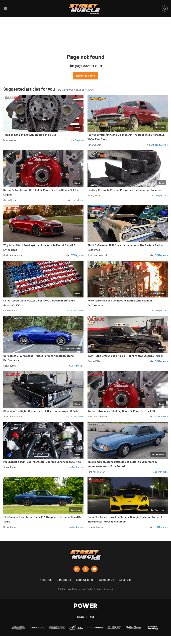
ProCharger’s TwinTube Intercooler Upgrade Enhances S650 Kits (42, 461)
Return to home (85, 75)
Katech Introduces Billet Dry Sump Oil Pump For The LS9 (121, 410)
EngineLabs (77, 199)
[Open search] (165, 9)
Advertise (125, 579)
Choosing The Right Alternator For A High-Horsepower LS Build (40, 410)
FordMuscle (77, 365)
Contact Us (64, 579)
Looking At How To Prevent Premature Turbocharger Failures (124, 189)
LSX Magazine (76, 255)
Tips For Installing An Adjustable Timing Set (29, 134)
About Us (46, 579)
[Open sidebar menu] (5, 8)
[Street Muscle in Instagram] (76, 569)
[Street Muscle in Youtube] (94, 569)
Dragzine (79, 140)
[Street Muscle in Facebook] (85, 569)
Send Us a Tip (85, 579)
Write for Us (106, 579)
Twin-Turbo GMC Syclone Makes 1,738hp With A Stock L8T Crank (125, 355)
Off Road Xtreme (159, 144)
